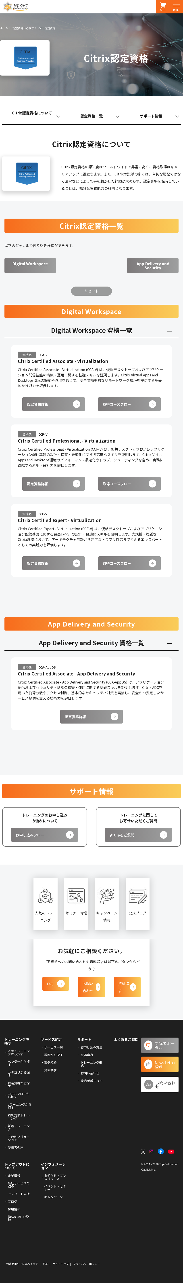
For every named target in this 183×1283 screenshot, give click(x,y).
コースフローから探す (18, 1095)
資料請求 (123, 987)
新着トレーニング (19, 1127)
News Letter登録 (18, 1218)
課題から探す (53, 1055)
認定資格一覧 (91, 116)
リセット (91, 291)
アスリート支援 (19, 1194)
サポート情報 (151, 116)
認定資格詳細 (37, 404)
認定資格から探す (23, 28)
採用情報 (14, 1209)
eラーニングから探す (19, 1106)
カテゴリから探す (19, 1074)
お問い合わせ (88, 987)
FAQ (50, 983)
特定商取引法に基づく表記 (22, 1263)
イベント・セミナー (55, 1188)
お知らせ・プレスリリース (55, 1177)
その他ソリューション (19, 1138)
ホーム (4, 28)
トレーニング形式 (91, 1064)
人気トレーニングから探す (19, 1052)
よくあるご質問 (121, 835)
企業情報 (14, 1175)
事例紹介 (50, 1062)
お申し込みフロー (30, 835)
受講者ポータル (91, 1080)
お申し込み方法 (91, 1047)
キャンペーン (53, 1197)
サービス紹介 (51, 1039)
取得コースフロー (117, 404)
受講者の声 (15, 1147)
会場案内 (87, 1055)
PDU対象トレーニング (19, 1117)
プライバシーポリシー (86, 1263)
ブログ (12, 1201)
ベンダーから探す (19, 1063)
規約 (45, 1263)
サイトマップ (61, 1263)
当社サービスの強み (19, 1184)
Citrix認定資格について (32, 113)
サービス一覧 (53, 1047)
